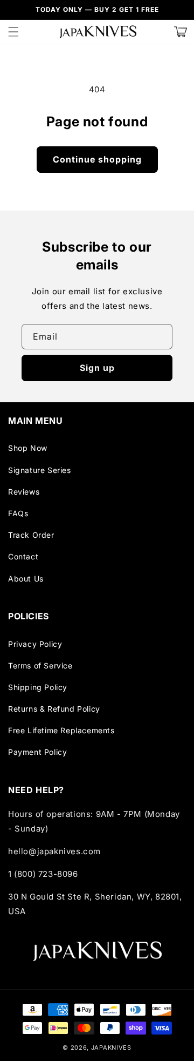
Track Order (31, 534)
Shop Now (27, 447)
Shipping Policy (37, 687)
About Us (26, 578)
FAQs (18, 513)
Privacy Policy (35, 643)
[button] (13, 32)
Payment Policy (37, 751)
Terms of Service (40, 665)
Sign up (97, 367)
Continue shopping (97, 159)
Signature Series (39, 470)
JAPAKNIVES (111, 1047)
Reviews (23, 491)
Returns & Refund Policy (54, 708)
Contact (23, 556)
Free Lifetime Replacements (61, 730)
